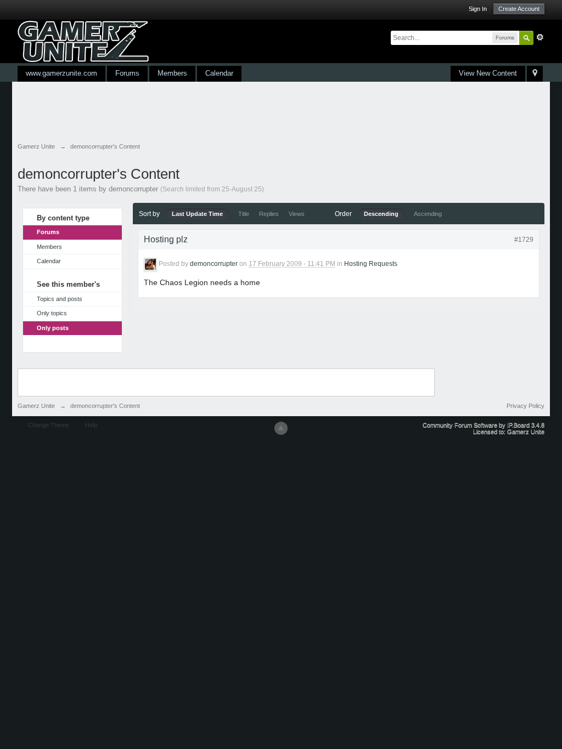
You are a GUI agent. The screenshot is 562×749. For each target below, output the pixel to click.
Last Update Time (197, 214)
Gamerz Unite (36, 405)
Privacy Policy (525, 405)
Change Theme (48, 425)
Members (172, 73)
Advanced (540, 37)
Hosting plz (166, 239)
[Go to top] (281, 428)
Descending (381, 214)
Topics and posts (59, 299)
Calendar (219, 73)
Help (91, 425)
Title (243, 214)
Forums (127, 73)
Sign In (478, 8)
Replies (269, 214)
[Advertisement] (217, 112)
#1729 (523, 239)
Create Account (518, 8)
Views (297, 214)
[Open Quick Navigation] (535, 74)
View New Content (488, 73)
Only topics (52, 313)
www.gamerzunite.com (61, 73)
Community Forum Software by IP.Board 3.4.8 (483, 425)
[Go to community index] (83, 41)
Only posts (53, 328)
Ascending (428, 214)
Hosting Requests (370, 264)
